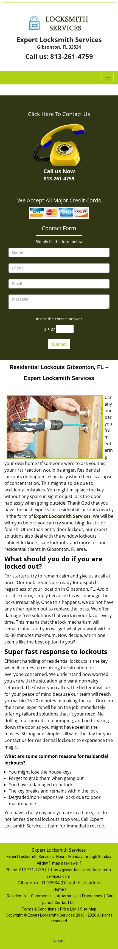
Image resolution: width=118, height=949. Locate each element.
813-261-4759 (71, 56)
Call (60, 941)
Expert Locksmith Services (62, 516)
